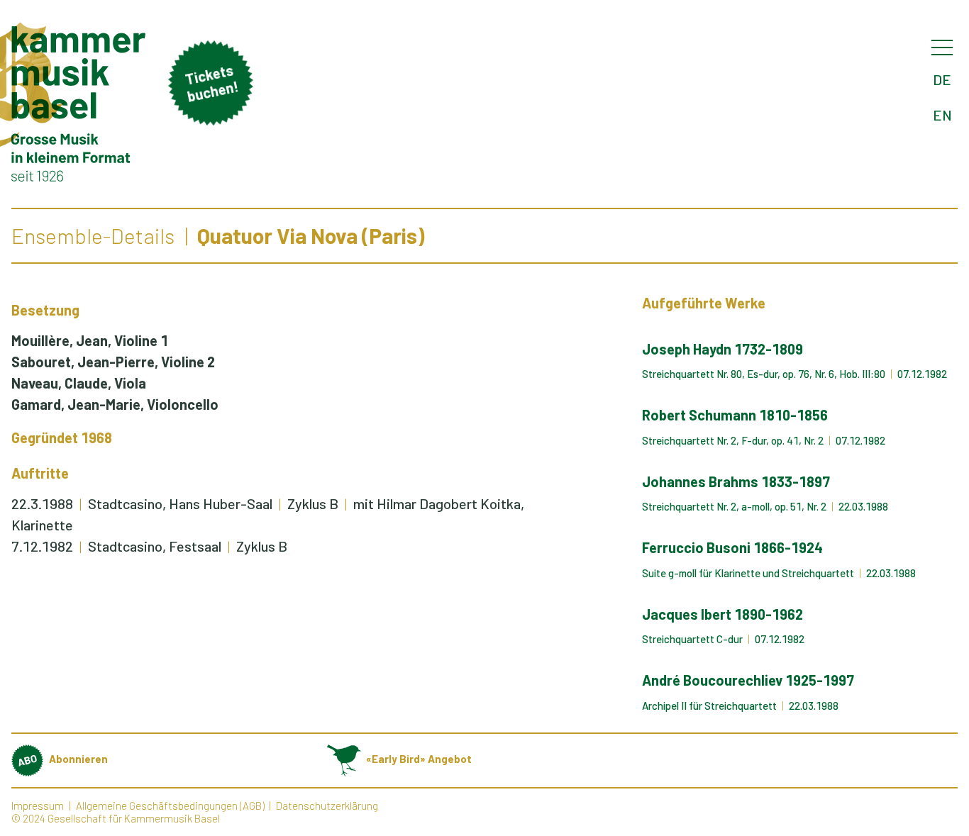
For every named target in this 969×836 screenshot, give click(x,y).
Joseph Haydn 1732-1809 (722, 348)
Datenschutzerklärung (327, 805)
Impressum (37, 805)
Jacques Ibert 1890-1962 (722, 614)
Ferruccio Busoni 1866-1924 (732, 547)
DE (942, 79)
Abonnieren (78, 758)
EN (942, 114)
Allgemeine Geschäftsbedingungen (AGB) (170, 805)
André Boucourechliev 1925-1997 (748, 680)
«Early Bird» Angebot (419, 758)
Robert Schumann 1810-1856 (735, 414)
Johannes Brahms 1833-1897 (736, 481)
